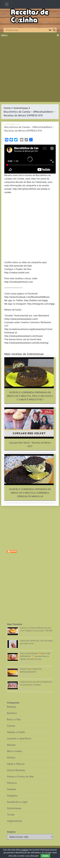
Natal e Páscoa (15, 763)
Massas (11, 744)
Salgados (12, 795)
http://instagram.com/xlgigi (41, 303)
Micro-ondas (14, 751)
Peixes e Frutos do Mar (20, 776)
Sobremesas (21, 108)
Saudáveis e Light (17, 801)
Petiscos (12, 782)
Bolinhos (12, 713)
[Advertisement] (30, 70)
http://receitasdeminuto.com (18, 281)
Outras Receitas (16, 770)
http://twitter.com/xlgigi (36, 300)
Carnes (11, 725)
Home (7, 108)
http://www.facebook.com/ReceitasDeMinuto (27, 297)
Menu (4, 35)
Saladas (11, 789)
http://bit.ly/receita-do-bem (18, 265)
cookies (24, 850)
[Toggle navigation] (6, 4)
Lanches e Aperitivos (19, 738)
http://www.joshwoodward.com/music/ (23, 336)
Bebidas (11, 706)
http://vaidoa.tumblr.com (16, 272)
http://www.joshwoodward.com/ (21, 319)
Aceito (45, 856)
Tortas (10, 814)
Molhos (11, 757)
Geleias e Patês (16, 732)
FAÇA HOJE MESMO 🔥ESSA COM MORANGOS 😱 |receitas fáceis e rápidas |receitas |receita (35, 656)
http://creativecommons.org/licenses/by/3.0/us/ (28, 329)
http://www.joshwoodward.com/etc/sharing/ (26, 342)
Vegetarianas (14, 820)
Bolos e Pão (14, 719)
